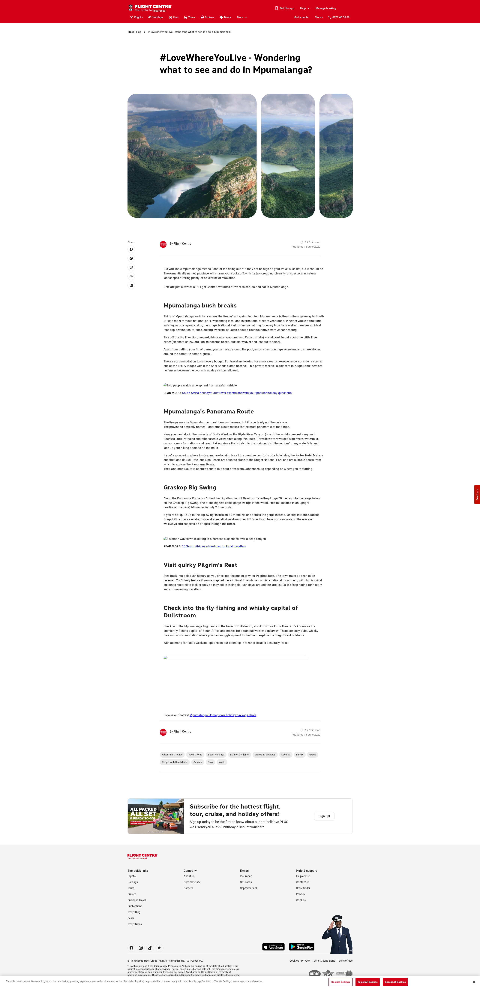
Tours (191, 17)
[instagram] (141, 948)
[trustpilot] (160, 948)
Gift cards (246, 882)
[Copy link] (131, 276)
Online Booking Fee (211, 972)
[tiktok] (150, 948)
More (240, 17)
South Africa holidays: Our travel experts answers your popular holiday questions (237, 393)
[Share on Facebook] (131, 249)
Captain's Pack (248, 888)
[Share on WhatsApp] (131, 267)
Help (303, 8)
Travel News (135, 924)
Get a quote (301, 17)
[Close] (474, 982)
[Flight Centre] (143, 856)
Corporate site (192, 882)
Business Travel (137, 900)
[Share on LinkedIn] (131, 285)
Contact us (302, 882)
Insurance (246, 876)
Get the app (287, 8)
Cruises (209, 17)
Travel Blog (134, 912)
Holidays (157, 17)
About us (189, 876)
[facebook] (131, 948)
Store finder (303, 888)
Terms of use (344, 960)
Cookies (301, 900)
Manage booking (326, 8)
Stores (319, 17)
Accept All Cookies (395, 982)
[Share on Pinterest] (131, 258)
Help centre (303, 876)
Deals (227, 17)
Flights (138, 17)
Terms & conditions (323, 960)
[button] (477, 494)
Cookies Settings (340, 982)
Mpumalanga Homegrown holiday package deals (223, 715)
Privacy (300, 894)
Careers (188, 888)
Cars (176, 17)
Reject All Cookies (367, 982)
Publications (135, 906)
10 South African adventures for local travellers (214, 546)
